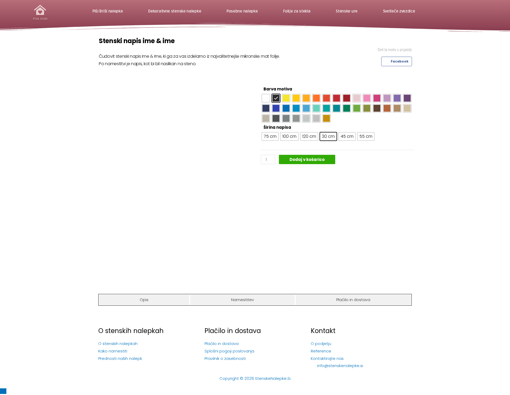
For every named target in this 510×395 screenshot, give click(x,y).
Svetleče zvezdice (399, 11)
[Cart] (467, 11)
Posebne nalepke (242, 11)
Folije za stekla (296, 11)
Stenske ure (347, 11)
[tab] (144, 300)
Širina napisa (277, 127)
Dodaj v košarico (307, 159)
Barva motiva (278, 89)
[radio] (266, 98)
